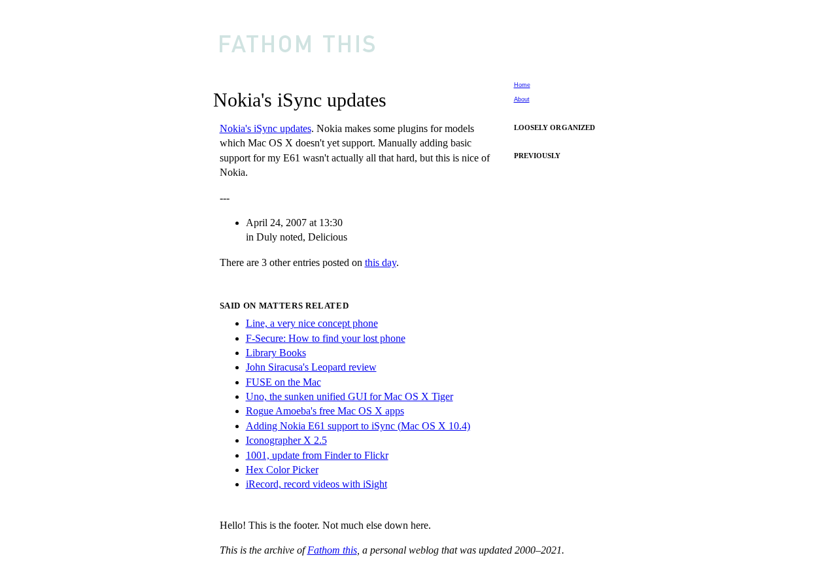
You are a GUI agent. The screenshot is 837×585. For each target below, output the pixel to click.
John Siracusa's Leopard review (311, 367)
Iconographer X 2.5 (286, 440)
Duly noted (279, 236)
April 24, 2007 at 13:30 (294, 222)
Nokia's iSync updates (265, 128)
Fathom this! (424, 42)
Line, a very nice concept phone (312, 323)
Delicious (327, 236)
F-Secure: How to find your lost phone (325, 338)
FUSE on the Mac (283, 382)
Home (522, 85)
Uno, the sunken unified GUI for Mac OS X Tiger (349, 396)
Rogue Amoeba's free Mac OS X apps (325, 410)
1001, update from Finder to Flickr (317, 455)
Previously (537, 155)
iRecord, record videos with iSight (316, 484)
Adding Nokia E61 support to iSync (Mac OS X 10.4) (358, 425)
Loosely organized (555, 127)
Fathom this (332, 550)
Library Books (276, 352)
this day (380, 262)
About (522, 99)
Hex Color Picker (282, 469)
